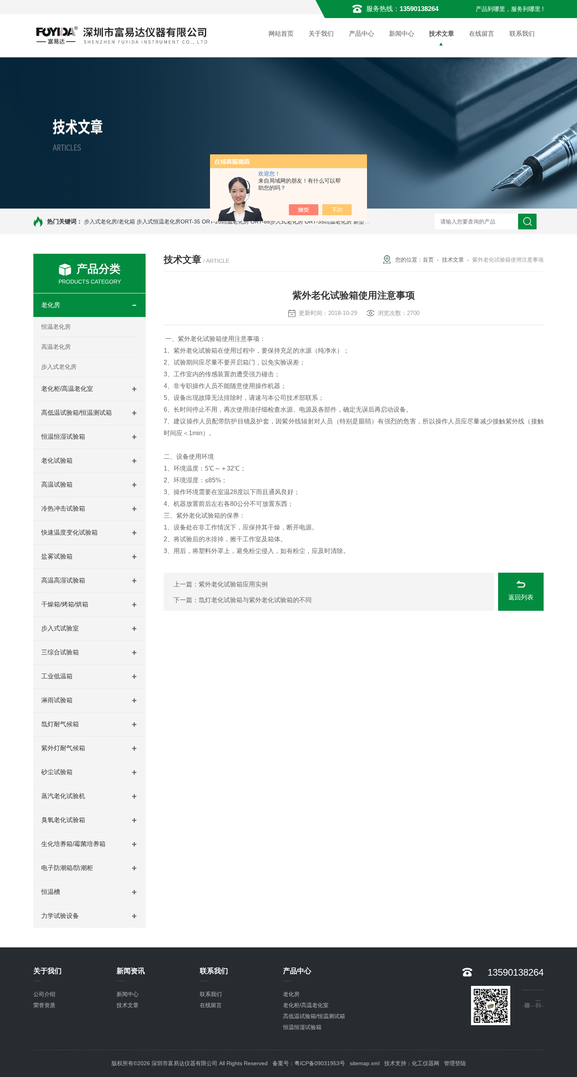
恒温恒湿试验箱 (63, 436)
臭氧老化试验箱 (63, 820)
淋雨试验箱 (57, 700)
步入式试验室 (60, 628)
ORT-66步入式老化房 (276, 221)
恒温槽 (50, 891)
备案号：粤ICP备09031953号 (308, 1063)
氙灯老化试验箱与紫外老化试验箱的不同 (255, 600)
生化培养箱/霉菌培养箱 (73, 844)
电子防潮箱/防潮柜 (67, 868)
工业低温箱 (57, 676)
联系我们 (522, 33)
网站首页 (281, 33)
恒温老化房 (56, 326)
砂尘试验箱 (57, 772)
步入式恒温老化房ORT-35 (168, 221)
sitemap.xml (365, 1063)
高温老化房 (56, 346)
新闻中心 (401, 33)
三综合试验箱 (60, 652)
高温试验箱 (57, 484)
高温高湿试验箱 (63, 580)
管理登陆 (455, 1063)
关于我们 (321, 33)
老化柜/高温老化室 (67, 388)
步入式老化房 (59, 366)
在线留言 (481, 33)
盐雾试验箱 (57, 556)
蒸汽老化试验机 (63, 796)
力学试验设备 (60, 915)
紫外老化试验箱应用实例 (233, 584)
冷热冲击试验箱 (63, 508)
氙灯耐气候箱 (60, 724)
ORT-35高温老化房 (328, 221)
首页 (428, 259)
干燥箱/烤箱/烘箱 (64, 604)
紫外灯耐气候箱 (63, 748)
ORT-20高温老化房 (225, 221)
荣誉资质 (44, 1005)
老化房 (50, 305)
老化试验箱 (57, 460)
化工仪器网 (425, 1063)
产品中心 (361, 33)
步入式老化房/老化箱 (109, 221)
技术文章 (441, 33)
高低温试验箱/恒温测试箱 (76, 412)
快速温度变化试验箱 (69, 532)
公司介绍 (44, 994)
